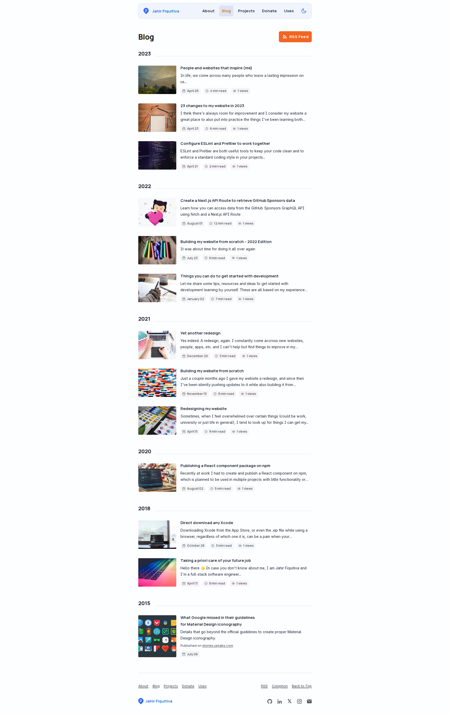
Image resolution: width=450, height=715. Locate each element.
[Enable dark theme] (303, 10)
